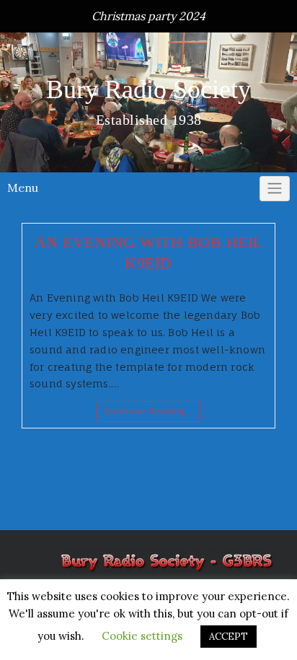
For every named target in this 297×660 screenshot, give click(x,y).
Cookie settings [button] (142, 636)
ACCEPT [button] (228, 636)
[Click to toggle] (275, 189)
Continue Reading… (148, 411)
